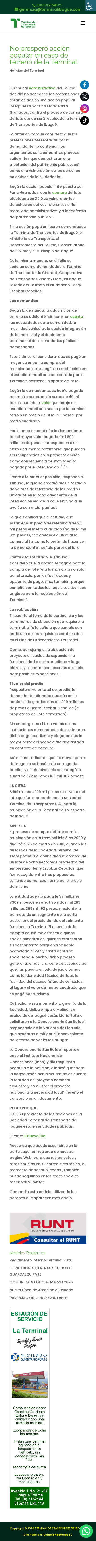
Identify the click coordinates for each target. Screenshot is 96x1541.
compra (59, 192)
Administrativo (42, 88)
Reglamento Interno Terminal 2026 (41, 1260)
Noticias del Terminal (27, 70)
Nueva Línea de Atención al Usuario (41, 1290)
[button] (86, 1531)
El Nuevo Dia (34, 1136)
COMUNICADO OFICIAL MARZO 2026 (41, 1282)
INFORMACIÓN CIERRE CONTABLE (38, 1297)
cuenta (76, 316)
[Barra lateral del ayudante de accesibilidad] (90, 5)
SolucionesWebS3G (58, 1535)
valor (46, 402)
